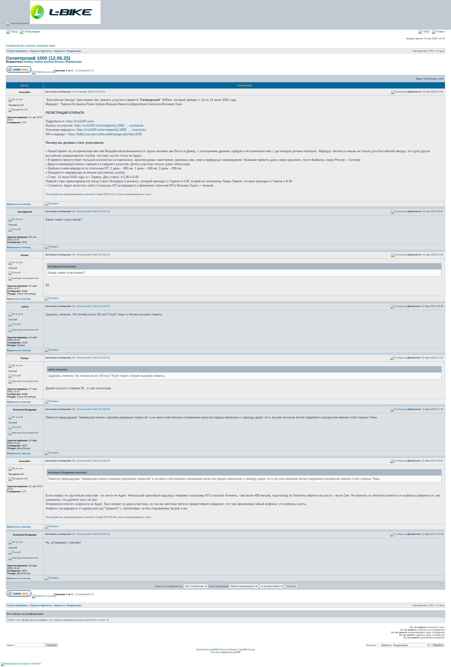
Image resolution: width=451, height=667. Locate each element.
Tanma (38, 61)
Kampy (28, 61)
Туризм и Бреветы (41, 51)
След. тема (437, 78)
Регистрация (32, 31)
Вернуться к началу (19, 204)
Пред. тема (422, 78)
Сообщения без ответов (20, 45)
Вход (14, 31)
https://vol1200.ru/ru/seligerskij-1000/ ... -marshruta (111, 129)
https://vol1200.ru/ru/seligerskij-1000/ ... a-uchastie (108, 125)
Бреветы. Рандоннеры (68, 51)
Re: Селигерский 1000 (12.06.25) (91, 211)
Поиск (441, 31)
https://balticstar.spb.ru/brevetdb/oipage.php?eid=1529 (105, 134)
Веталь (59, 61)
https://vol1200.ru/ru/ (80, 121)
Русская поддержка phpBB (226, 652)
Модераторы (73, 61)
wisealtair (89, 194)
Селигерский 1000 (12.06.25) (38, 58)
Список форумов (17, 51)
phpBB (213, 649)
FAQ (426, 31)
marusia (48, 61)
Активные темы (46, 45)
